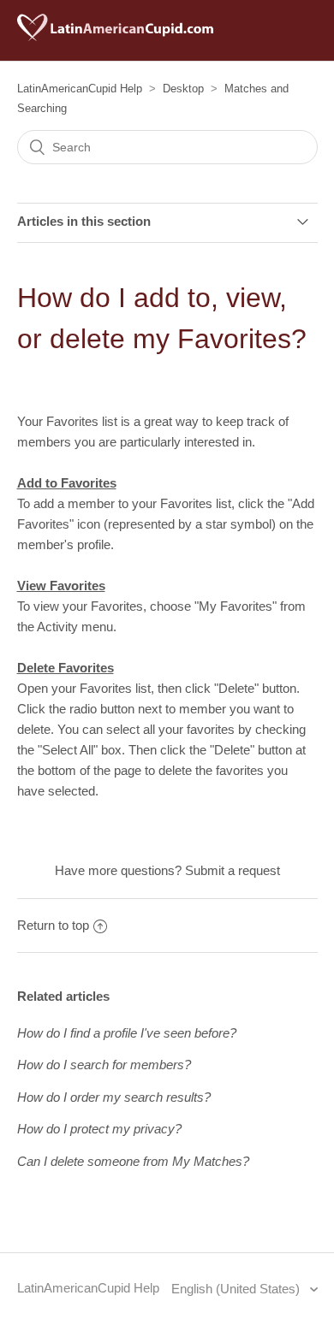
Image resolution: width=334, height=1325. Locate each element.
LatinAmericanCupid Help (79, 88)
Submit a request (232, 870)
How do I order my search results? (114, 1097)
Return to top (53, 925)
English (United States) (237, 1288)
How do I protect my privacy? (99, 1128)
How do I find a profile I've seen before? (126, 1033)
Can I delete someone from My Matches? (133, 1161)
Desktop (183, 88)
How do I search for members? (104, 1064)
